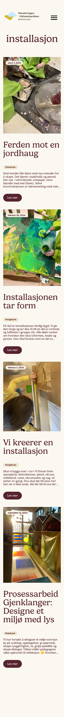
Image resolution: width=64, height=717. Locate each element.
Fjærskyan (10, 167)
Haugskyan (10, 319)
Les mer (12, 197)
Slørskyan (10, 633)
